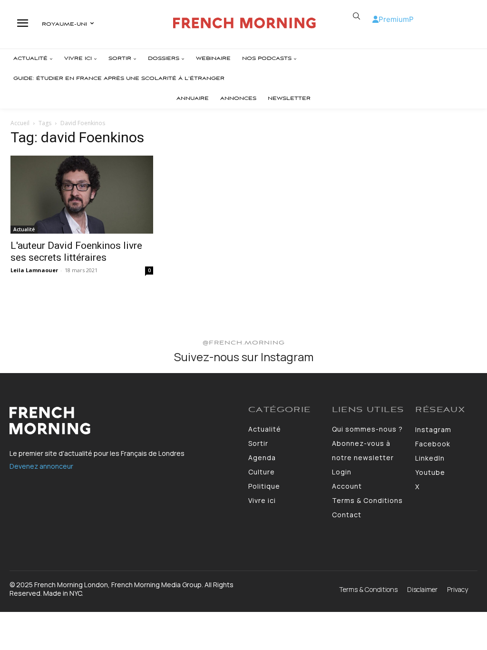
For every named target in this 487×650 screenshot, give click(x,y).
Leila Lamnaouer (34, 270)
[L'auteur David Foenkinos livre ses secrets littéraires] (81, 195)
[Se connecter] (375, 19)
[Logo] (245, 23)
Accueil (19, 123)
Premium (394, 19)
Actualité (24, 229)
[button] (357, 16)
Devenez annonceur (41, 466)
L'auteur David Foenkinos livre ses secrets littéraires (76, 251)
